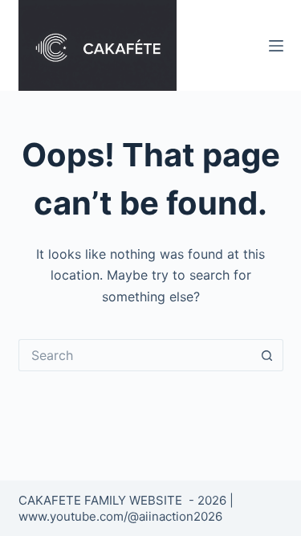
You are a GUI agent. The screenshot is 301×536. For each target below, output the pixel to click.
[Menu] (276, 46)
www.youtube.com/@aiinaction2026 (120, 516)
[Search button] (267, 355)
